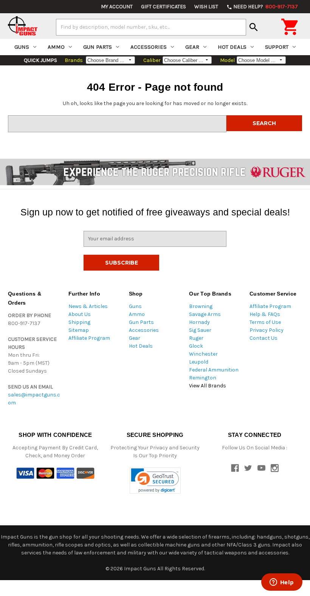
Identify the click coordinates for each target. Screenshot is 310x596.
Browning (200, 306)
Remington (202, 378)
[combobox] (151, 27)
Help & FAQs (265, 314)
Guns (21, 46)
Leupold (198, 362)
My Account (117, 6)
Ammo (56, 46)
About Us (79, 314)
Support (276, 46)
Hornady (199, 322)
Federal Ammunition (214, 370)
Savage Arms (205, 314)
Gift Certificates (163, 6)
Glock (196, 346)
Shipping (79, 322)
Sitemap (78, 330)
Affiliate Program (89, 338)
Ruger (196, 338)
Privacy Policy (267, 330)
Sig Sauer (200, 330)
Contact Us (263, 338)
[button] (155, 480)
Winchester (203, 354)
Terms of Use (265, 322)
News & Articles (88, 306)
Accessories (148, 46)
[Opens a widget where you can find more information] (281, 582)
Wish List (206, 6)
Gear (192, 46)
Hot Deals (232, 46)
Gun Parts (97, 46)
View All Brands (207, 385)
